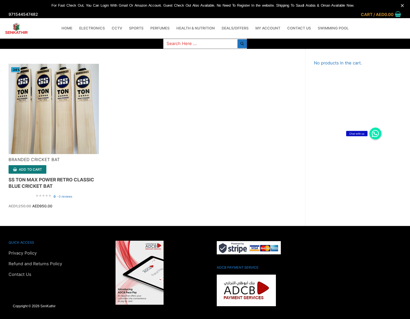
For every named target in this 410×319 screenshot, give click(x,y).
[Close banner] (402, 5)
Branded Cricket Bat (34, 159)
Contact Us (20, 274)
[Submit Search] (242, 43)
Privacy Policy (23, 253)
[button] (375, 134)
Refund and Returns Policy (35, 263)
